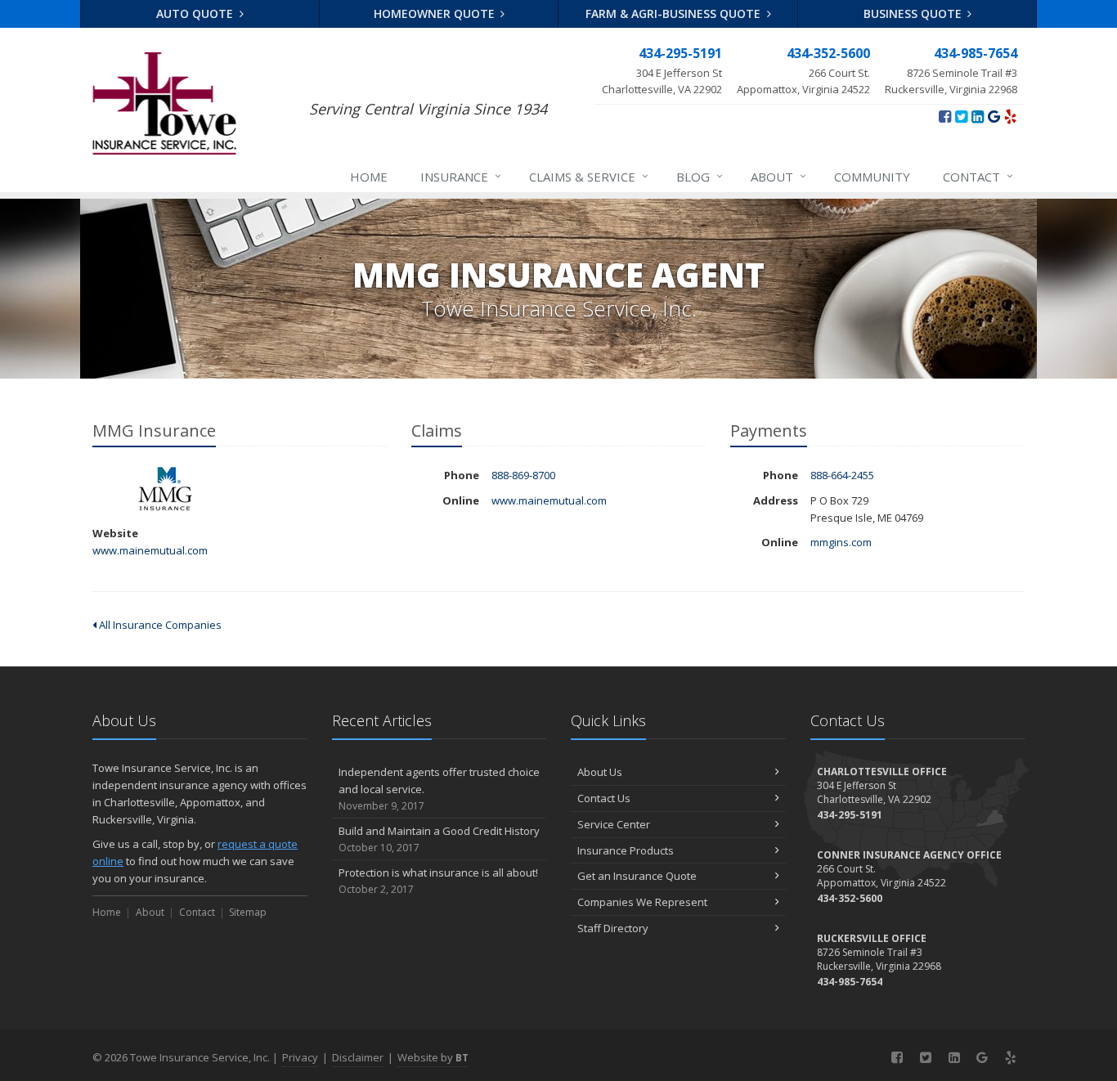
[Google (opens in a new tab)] (994, 116)
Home (369, 176)
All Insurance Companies (159, 624)
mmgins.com (841, 542)
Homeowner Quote (436, 13)
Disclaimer (358, 1057)
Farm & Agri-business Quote (674, 13)
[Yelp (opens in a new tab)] (1010, 116)
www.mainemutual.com (150, 550)
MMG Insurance (165, 489)
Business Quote (914, 13)
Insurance (460, 176)
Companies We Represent (642, 902)
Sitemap (248, 912)
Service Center (613, 824)
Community (872, 176)
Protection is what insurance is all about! (438, 880)
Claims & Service (588, 176)
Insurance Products (625, 850)
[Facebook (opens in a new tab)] (945, 116)
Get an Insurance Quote (637, 875)
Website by (433, 1057)
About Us (599, 772)
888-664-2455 (842, 475)
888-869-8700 (523, 475)
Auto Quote (196, 13)
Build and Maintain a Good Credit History (439, 838)
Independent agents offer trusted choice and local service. (439, 789)
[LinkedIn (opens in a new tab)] (977, 116)
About (778, 176)
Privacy (300, 1057)
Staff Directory (612, 928)
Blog (699, 176)
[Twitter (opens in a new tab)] (961, 116)
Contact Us (603, 798)
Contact (978, 176)
